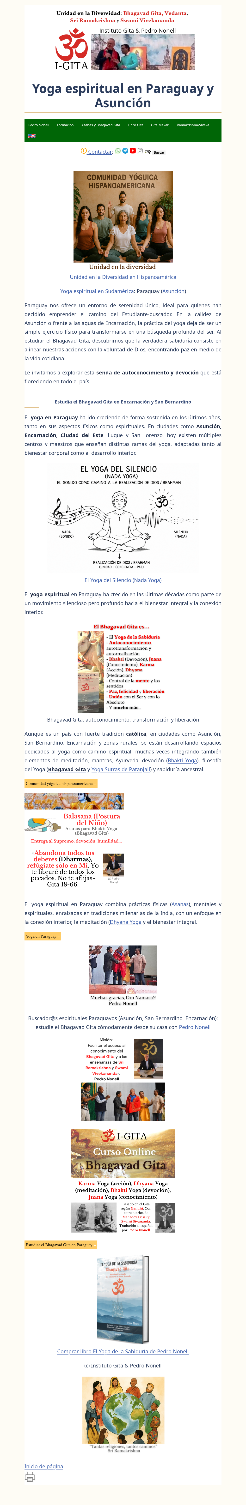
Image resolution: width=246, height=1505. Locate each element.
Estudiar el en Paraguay (59, 1244)
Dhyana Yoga (125, 921)
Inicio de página (44, 1466)
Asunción (173, 291)
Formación (65, 125)
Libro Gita (135, 125)
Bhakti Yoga (182, 760)
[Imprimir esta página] (30, 1480)
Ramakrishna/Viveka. (193, 125)
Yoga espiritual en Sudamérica (97, 291)
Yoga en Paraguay (41, 936)
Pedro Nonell (38, 125)
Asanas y (100, 125)
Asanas (180, 904)
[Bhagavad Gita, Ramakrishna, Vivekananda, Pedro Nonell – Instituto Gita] (123, 69)
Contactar (99, 151)
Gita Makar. (160, 125)
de (121, 769)
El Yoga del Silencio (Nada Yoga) (123, 580)
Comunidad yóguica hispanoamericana (59, 783)
